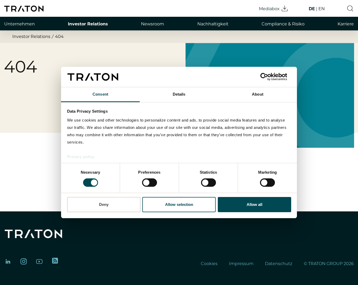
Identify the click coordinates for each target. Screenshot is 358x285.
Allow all (254, 204)
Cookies (209, 263)
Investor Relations (88, 23)
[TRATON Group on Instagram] (23, 261)
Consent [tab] (100, 94)
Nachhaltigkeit (213, 23)
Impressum (241, 263)
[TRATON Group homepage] (24, 9)
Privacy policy (81, 157)
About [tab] (257, 94)
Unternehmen (19, 23)
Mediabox (269, 8)
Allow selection (179, 204)
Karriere (346, 23)
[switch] (149, 182)
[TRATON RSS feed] (55, 261)
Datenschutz (278, 263)
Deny (104, 204)
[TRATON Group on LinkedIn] (8, 261)
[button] (350, 8)
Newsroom (152, 23)
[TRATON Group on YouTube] (39, 261)
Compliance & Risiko (283, 23)
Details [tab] (179, 94)
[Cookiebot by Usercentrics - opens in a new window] (268, 77)
